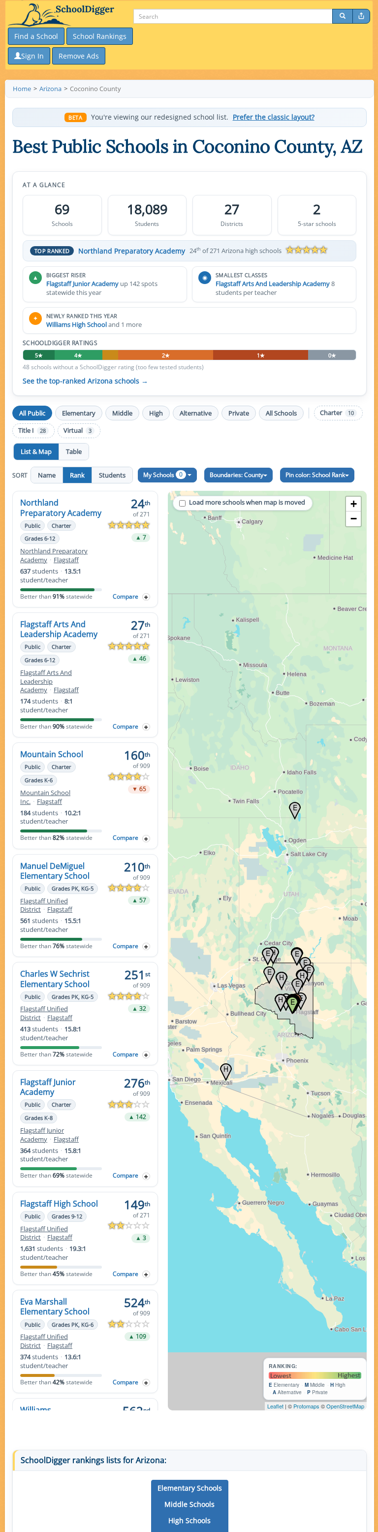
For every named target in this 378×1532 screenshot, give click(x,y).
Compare (125, 596)
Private (238, 413)
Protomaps (306, 1406)
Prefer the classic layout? (274, 117)
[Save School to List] (146, 597)
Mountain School (51, 754)
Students (112, 475)
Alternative (196, 413)
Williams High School (76, 324)
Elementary (78, 413)
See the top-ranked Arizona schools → (85, 381)
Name (47, 475)
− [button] (353, 518)
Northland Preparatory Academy (131, 250)
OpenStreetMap (345, 1406)
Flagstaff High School (59, 1204)
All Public (32, 413)
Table (74, 451)
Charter (337, 413)
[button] (189, 1488)
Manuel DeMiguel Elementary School (55, 871)
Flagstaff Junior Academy (82, 283)
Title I (32, 430)
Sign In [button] (32, 56)
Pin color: (315, 475)
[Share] (361, 16)
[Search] (342, 16)
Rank (77, 475)
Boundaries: (236, 475)
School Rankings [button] (99, 36)
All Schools (281, 413)
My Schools (163, 474)
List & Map (36, 451)
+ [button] (353, 504)
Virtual (77, 430)
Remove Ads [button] (79, 56)
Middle (122, 413)
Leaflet (275, 1406)
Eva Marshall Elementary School (55, 1306)
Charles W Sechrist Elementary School (55, 979)
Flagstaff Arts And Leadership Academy (273, 283)
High (156, 413)
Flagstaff (66, 560)
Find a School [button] (36, 36)
